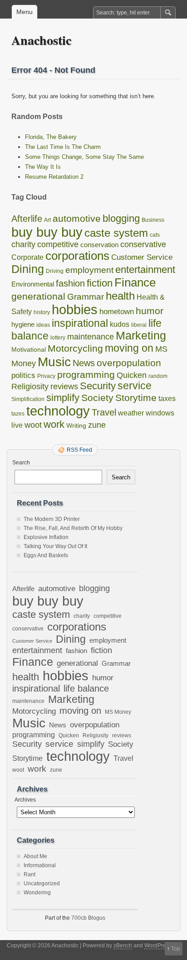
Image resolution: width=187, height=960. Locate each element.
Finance (135, 282)
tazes (18, 414)
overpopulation (129, 363)
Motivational (28, 349)
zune (97, 425)
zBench (122, 945)
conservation (99, 244)
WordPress (158, 945)
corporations (77, 255)
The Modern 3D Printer (52, 519)
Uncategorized (42, 883)
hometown (116, 311)
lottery (57, 337)
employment (89, 270)
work (54, 424)
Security (98, 386)
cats (155, 235)
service (135, 386)
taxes (167, 398)
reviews (64, 386)
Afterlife (26, 219)
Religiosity (30, 386)
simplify (62, 397)
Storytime (136, 397)
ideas (43, 325)
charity (23, 244)
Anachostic (41, 40)
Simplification (27, 399)
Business (153, 220)
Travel (104, 412)
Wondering (37, 892)
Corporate (27, 257)
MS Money (118, 712)
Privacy (46, 376)
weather (131, 413)
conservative (143, 244)
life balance (86, 688)
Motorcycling (75, 348)
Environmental (32, 284)
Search (21, 462)
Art (47, 220)
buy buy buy (47, 231)
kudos (119, 324)
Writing (76, 425)
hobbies (75, 309)
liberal (139, 325)
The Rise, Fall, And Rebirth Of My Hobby (73, 528)
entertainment (145, 269)
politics (23, 375)
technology (58, 411)
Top (175, 949)
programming (86, 374)
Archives (25, 800)
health (120, 296)
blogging (121, 218)
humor (149, 311)
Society (97, 397)
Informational (40, 865)
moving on (129, 348)
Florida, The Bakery (51, 137)
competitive (58, 244)
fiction (100, 283)
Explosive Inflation (46, 537)
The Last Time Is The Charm (63, 146)
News (84, 363)
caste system (116, 233)
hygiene (22, 324)
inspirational (80, 323)
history (42, 312)
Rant (29, 874)
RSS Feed (79, 450)
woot (33, 425)
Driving (55, 271)
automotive (77, 218)
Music (54, 361)
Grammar (85, 296)
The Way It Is (43, 166)
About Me (35, 856)
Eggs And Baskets (46, 555)
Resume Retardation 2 (54, 176)
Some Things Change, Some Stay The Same (84, 156)
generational (38, 296)
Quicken (132, 375)
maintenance (90, 336)
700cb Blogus (88, 918)
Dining (27, 269)
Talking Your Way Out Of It (55, 546)
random (157, 376)
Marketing (141, 336)
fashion (70, 283)
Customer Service (141, 257)
